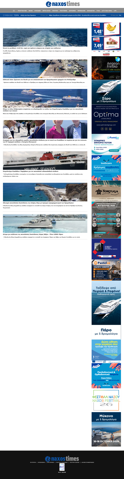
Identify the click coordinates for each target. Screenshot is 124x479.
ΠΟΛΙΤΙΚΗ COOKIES (74, 462)
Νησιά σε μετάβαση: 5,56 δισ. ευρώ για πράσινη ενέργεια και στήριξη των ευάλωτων (32, 48)
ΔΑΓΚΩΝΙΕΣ (72, 10)
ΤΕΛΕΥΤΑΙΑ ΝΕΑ (22, 10)
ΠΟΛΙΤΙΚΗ (55, 10)
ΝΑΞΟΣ (31, 10)
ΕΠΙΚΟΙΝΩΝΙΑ (41, 462)
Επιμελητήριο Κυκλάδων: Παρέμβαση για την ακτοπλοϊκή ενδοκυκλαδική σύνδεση (30, 171)
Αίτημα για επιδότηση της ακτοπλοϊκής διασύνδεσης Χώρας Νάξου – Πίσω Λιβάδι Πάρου (33, 234)
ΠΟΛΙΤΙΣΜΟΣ (63, 10)
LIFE (115, 10)
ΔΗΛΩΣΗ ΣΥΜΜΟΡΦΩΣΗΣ (88, 462)
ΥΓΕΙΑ (98, 10)
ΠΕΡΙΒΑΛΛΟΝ (81, 10)
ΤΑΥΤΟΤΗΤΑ (33, 462)
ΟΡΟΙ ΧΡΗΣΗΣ (50, 462)
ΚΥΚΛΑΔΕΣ (38, 10)
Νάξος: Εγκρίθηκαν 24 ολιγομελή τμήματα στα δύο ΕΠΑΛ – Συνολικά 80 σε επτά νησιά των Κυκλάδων (56, 15)
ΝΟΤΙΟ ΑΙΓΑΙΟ (46, 10)
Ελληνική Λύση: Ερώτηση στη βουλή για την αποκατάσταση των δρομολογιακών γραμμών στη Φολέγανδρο (39, 80)
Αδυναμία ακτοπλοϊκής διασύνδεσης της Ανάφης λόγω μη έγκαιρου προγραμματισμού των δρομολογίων (38, 203)
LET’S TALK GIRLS (107, 10)
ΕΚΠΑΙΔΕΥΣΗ (91, 10)
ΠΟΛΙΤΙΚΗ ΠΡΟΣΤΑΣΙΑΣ (61, 462)
